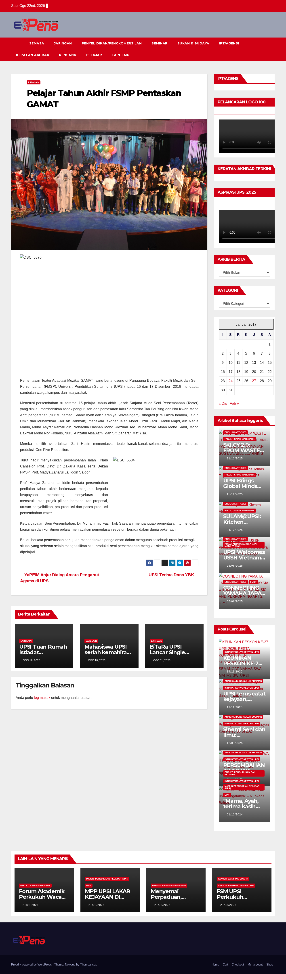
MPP (227, 795)
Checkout (238, 964)
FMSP (253, 582)
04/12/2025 (235, 530)
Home (215, 964)
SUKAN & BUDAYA (193, 43)
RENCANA (67, 55)
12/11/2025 (235, 707)
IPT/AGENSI (229, 43)
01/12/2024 (235, 814)
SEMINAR (159, 43)
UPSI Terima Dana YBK (172, 574)
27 (254, 381)
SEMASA (36, 43)
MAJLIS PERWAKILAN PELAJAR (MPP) (242, 787)
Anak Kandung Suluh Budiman (243, 681)
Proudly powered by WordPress (32, 964)
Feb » (234, 403)
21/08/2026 (31, 905)
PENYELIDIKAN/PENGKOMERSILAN (112, 43)
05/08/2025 (235, 601)
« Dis (223, 403)
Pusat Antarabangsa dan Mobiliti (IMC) (241, 545)
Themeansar (88, 964)
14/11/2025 (235, 671)
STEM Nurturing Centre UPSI (236, 885)
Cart (225, 964)
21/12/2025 (235, 458)
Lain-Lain (33, 82)
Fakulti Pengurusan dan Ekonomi (240, 773)
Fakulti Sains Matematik (239, 439)
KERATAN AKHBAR (32, 55)
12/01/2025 (235, 743)
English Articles (235, 432)
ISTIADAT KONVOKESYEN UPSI (242, 652)
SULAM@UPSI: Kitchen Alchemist (242, 522)
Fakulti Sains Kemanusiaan (169, 885)
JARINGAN (63, 43)
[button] (263, 49)
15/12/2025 (235, 494)
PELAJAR (94, 55)
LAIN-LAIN (121, 55)
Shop (269, 964)
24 (231, 381)
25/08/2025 (235, 565)
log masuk (42, 698)
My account (255, 964)
